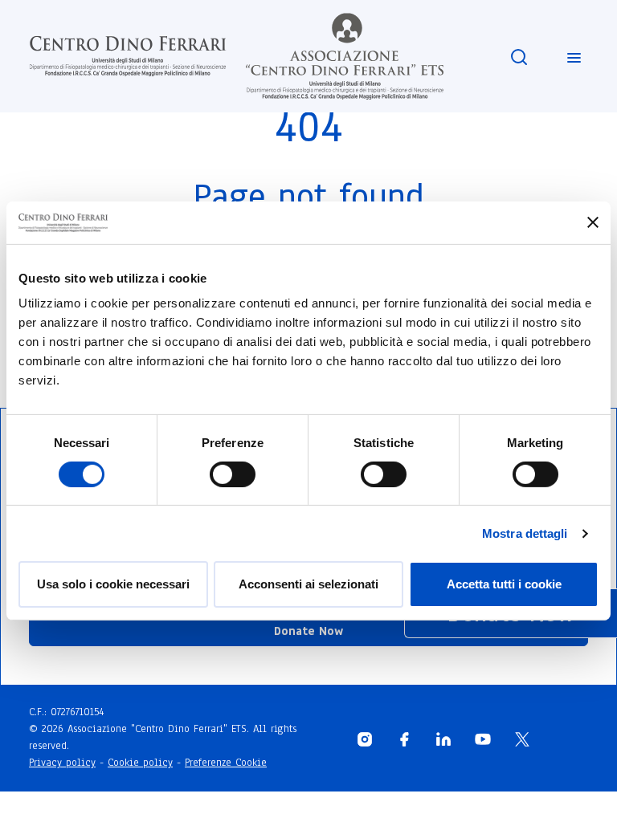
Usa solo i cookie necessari (113, 584)
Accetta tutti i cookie (504, 584)
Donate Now (308, 631)
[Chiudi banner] (593, 222)
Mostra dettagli (525, 533)
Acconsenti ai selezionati (308, 584)
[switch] (232, 474)
